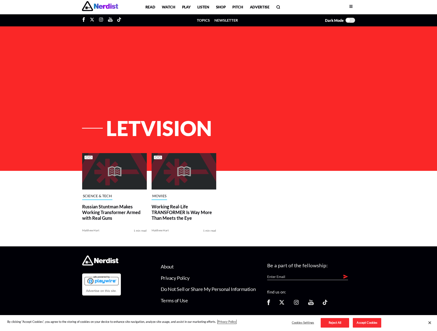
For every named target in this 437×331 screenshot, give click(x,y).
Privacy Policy (175, 278)
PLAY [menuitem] (186, 7)
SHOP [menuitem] (221, 7)
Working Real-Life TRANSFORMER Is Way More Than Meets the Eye (182, 212)
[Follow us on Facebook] (268, 304)
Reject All (335, 322)
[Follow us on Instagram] (296, 304)
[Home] (100, 264)
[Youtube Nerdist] (110, 20)
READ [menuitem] (150, 7)
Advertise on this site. (101, 291)
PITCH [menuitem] (237, 7)
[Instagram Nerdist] (101, 20)
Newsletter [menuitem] (226, 20)
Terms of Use (174, 300)
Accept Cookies (367, 322)
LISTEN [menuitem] (203, 7)
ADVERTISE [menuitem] (259, 7)
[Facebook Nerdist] (85, 20)
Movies (159, 196)
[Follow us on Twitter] (282, 304)
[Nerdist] (100, 7)
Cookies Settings (303, 322)
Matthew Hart (90, 230)
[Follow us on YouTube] (311, 304)
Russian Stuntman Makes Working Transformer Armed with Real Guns (111, 212)
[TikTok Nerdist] (119, 20)
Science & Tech (97, 196)
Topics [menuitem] (203, 20)
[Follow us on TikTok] (325, 304)
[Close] (430, 323)
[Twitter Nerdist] (92, 20)
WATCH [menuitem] (168, 7)
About (167, 266)
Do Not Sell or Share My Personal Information (208, 289)
